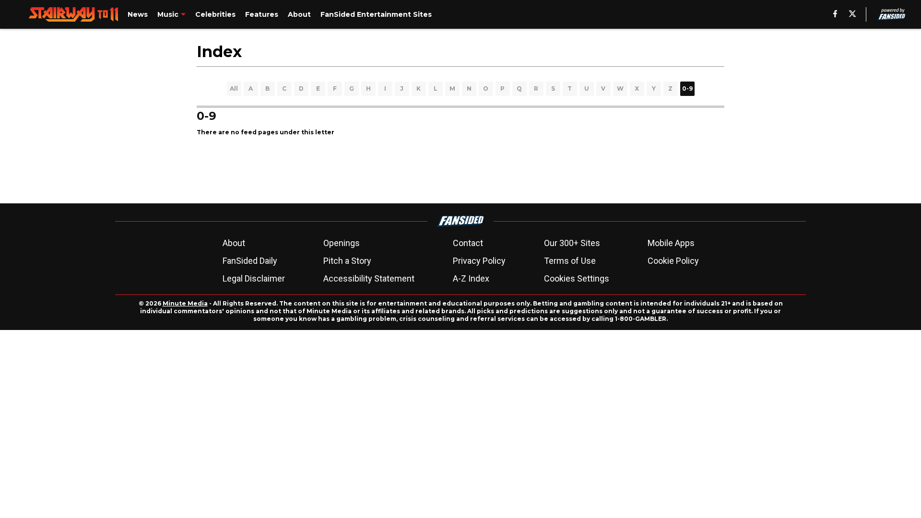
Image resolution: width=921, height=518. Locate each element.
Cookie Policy (673, 261)
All (234, 88)
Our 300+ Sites (572, 243)
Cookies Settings (576, 278)
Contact (468, 243)
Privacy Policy (479, 261)
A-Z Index (471, 278)
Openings (341, 243)
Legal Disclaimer (254, 278)
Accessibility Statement (368, 278)
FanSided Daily (250, 261)
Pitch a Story (347, 261)
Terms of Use (570, 261)
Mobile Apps (671, 243)
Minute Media (185, 303)
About (234, 243)
